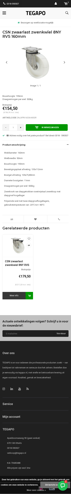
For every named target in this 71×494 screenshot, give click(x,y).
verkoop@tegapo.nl (16, 453)
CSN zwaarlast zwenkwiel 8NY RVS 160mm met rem (17, 263)
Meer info (14, 295)
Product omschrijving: (14, 145)
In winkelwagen (50, 127)
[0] (66, 3)
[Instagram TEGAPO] (3, 389)
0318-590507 (13, 3)
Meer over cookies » (36, 490)
